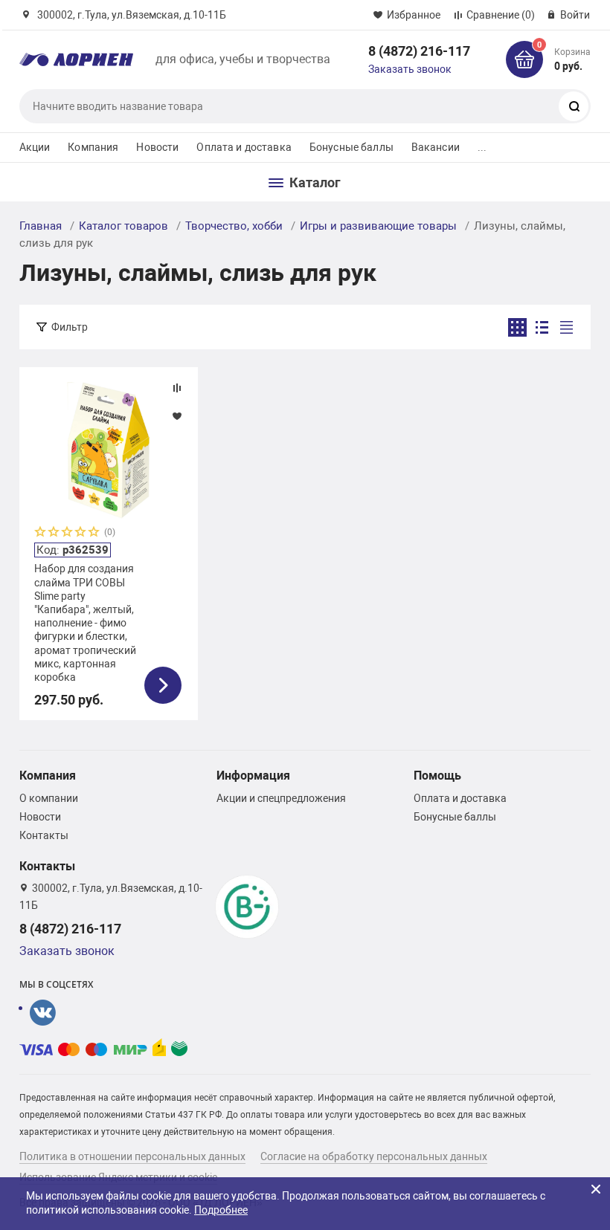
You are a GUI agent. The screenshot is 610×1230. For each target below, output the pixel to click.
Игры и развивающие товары (378, 226)
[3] (67, 533)
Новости (157, 147)
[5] (94, 533)
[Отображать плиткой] (517, 327)
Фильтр (69, 327)
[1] (41, 533)
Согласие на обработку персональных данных (373, 1156)
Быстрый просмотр (108, 450)
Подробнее (221, 1210)
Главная (40, 226)
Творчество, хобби (234, 226)
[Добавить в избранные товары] (177, 415)
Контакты (43, 835)
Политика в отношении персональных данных (132, 1156)
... (482, 147)
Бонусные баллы (351, 147)
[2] (54, 533)
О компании (48, 798)
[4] (81, 533)
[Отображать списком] (542, 327)
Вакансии (435, 147)
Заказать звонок (410, 69)
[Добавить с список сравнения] (177, 388)
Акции (35, 147)
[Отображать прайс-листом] (566, 327)
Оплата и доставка (243, 147)
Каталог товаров (123, 226)
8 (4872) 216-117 (419, 51)
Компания (93, 147)
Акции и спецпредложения (281, 798)
